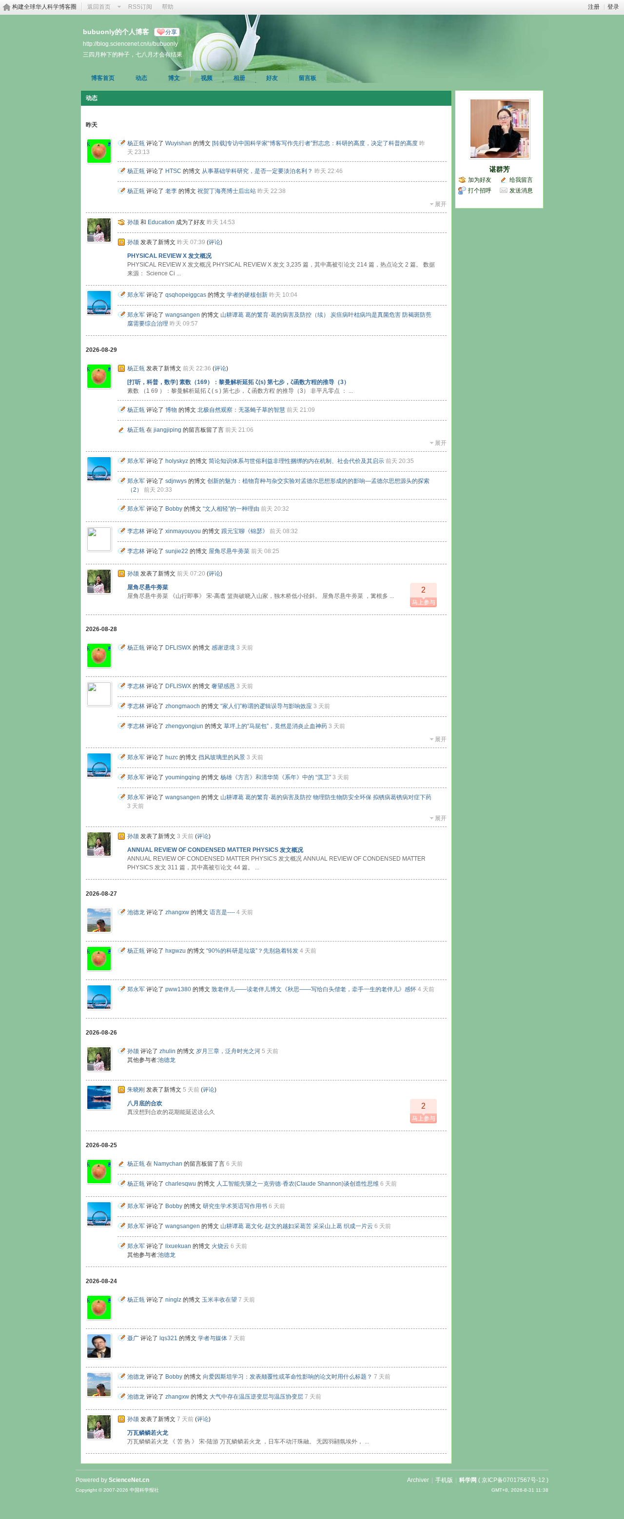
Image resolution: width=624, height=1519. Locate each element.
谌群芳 (499, 169)
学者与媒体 (212, 1338)
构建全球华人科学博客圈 (44, 6)
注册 (594, 6)
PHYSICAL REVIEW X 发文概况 (169, 255)
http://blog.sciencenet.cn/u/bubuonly (130, 43)
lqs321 (168, 1338)
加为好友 (479, 179)
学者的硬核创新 (247, 294)
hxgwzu (175, 950)
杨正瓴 (136, 143)
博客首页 (103, 78)
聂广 (133, 1338)
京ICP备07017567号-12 (513, 1480)
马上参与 (423, 596)
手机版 (444, 1480)
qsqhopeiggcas (185, 294)
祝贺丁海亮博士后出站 (226, 191)
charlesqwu (180, 1183)
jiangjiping (167, 429)
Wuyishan (178, 143)
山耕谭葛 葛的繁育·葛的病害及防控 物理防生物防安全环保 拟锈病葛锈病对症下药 (325, 797)
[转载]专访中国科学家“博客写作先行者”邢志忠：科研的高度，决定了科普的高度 (315, 143)
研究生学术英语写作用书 (235, 1206)
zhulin (167, 1051)
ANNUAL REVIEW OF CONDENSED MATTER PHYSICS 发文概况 (215, 849)
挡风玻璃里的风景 (221, 757)
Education (161, 222)
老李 (171, 191)
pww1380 (178, 989)
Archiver (418, 1480)
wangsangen (182, 314)
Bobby (173, 508)
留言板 (307, 78)
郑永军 (136, 294)
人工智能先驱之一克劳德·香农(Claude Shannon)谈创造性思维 (297, 1183)
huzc (171, 757)
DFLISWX (178, 647)
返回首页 (99, 6)
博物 (171, 409)
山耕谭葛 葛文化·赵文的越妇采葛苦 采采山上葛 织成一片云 (296, 1226)
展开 (441, 204)
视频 (207, 78)
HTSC (173, 171)
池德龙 (136, 912)
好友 (272, 78)
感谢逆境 (223, 647)
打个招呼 (479, 190)
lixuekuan (178, 1246)
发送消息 (521, 190)
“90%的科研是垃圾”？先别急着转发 (252, 950)
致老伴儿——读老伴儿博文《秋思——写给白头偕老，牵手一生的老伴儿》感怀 (314, 989)
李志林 (136, 531)
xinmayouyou (183, 531)
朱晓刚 (136, 1089)
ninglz (173, 1299)
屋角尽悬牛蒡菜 (229, 551)
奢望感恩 (223, 686)
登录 (613, 6)
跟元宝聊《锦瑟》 (244, 531)
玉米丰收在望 (219, 1299)
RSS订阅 (140, 6)
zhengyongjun (184, 726)
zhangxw (177, 912)
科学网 (468, 1480)
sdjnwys (176, 481)
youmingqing (182, 777)
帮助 (168, 6)
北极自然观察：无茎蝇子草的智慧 (241, 409)
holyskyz (176, 461)
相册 (239, 78)
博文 (174, 78)
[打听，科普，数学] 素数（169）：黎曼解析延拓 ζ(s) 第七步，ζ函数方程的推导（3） (238, 382)
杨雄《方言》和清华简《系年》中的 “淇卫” (275, 777)
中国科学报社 (144, 1490)
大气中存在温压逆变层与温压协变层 (256, 1396)
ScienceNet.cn (129, 1480)
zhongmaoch (182, 706)
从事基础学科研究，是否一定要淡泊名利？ (257, 171)
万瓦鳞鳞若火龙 (147, 1432)
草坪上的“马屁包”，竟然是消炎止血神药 (275, 726)
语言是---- (222, 912)
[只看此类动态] (121, 143)
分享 (171, 32)
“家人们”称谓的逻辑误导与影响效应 (266, 706)
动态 (141, 78)
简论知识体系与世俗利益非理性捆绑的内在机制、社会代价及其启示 (296, 461)
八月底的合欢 (144, 1103)
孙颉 (133, 222)
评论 (214, 242)
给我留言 (521, 179)
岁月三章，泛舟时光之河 (228, 1051)
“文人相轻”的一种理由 (231, 508)
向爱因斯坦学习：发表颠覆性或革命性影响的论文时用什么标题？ (287, 1376)
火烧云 (220, 1246)
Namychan (168, 1163)
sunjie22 (176, 551)
